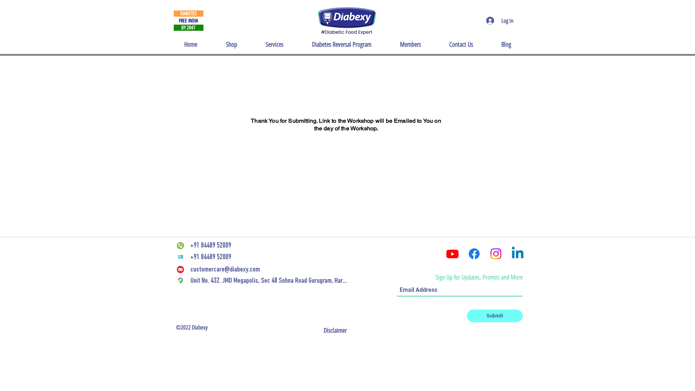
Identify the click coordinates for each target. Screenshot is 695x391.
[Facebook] (474, 254)
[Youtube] (452, 254)
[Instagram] (496, 254)
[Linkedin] (517, 254)
